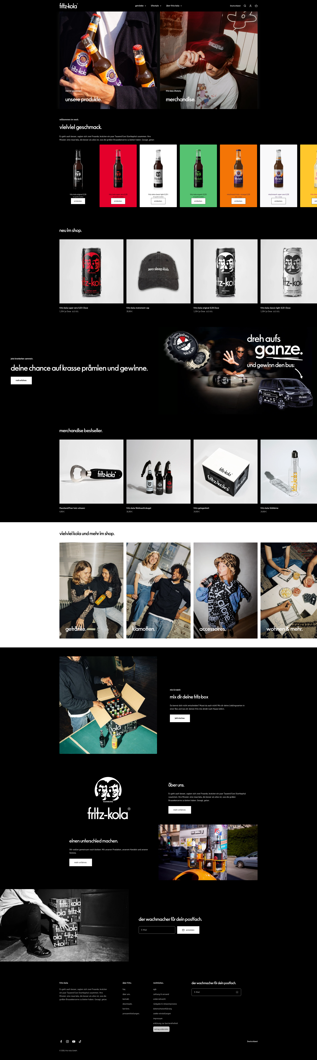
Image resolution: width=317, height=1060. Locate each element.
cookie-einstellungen (162, 1013)
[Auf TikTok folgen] (80, 1041)
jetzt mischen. (180, 718)
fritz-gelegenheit (201, 508)
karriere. (126, 1008)
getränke (139, 5)
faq (124, 989)
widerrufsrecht (159, 999)
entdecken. (78, 201)
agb (154, 989)
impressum (157, 1018)
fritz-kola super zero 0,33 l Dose (73, 308)
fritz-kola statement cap (137, 308)
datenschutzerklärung (162, 1008)
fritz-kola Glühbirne (269, 508)
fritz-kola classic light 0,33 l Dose (276, 308)
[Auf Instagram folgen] (67, 1041)
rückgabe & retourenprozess (165, 1003)
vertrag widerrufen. (161, 1029)
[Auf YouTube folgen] (73, 1041)
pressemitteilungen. (131, 1013)
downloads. (127, 1003)
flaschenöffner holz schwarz (72, 508)
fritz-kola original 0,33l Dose (206, 308)
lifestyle (155, 5)
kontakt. (126, 999)
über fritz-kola (172, 5)
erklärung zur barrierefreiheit (165, 1023)
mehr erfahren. (21, 380)
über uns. (126, 994)
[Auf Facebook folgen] (61, 1041)
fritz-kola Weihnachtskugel (138, 508)
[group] (78, 176)
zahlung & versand (161, 994)
